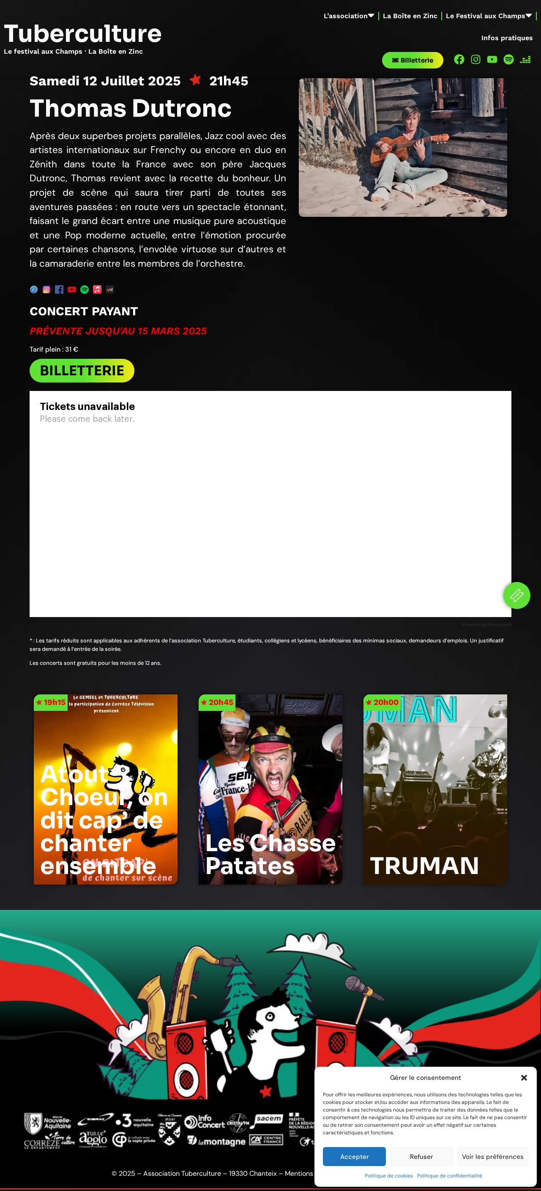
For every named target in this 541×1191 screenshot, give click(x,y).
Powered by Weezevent (486, 624)
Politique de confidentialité (449, 1175)
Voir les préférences (493, 1157)
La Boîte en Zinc (410, 16)
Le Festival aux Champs (485, 16)
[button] (524, 1078)
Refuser (421, 1157)
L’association (346, 16)
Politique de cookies (389, 1175)
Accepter (354, 1157)
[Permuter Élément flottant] (516, 595)
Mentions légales (311, 1173)
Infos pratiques (507, 38)
